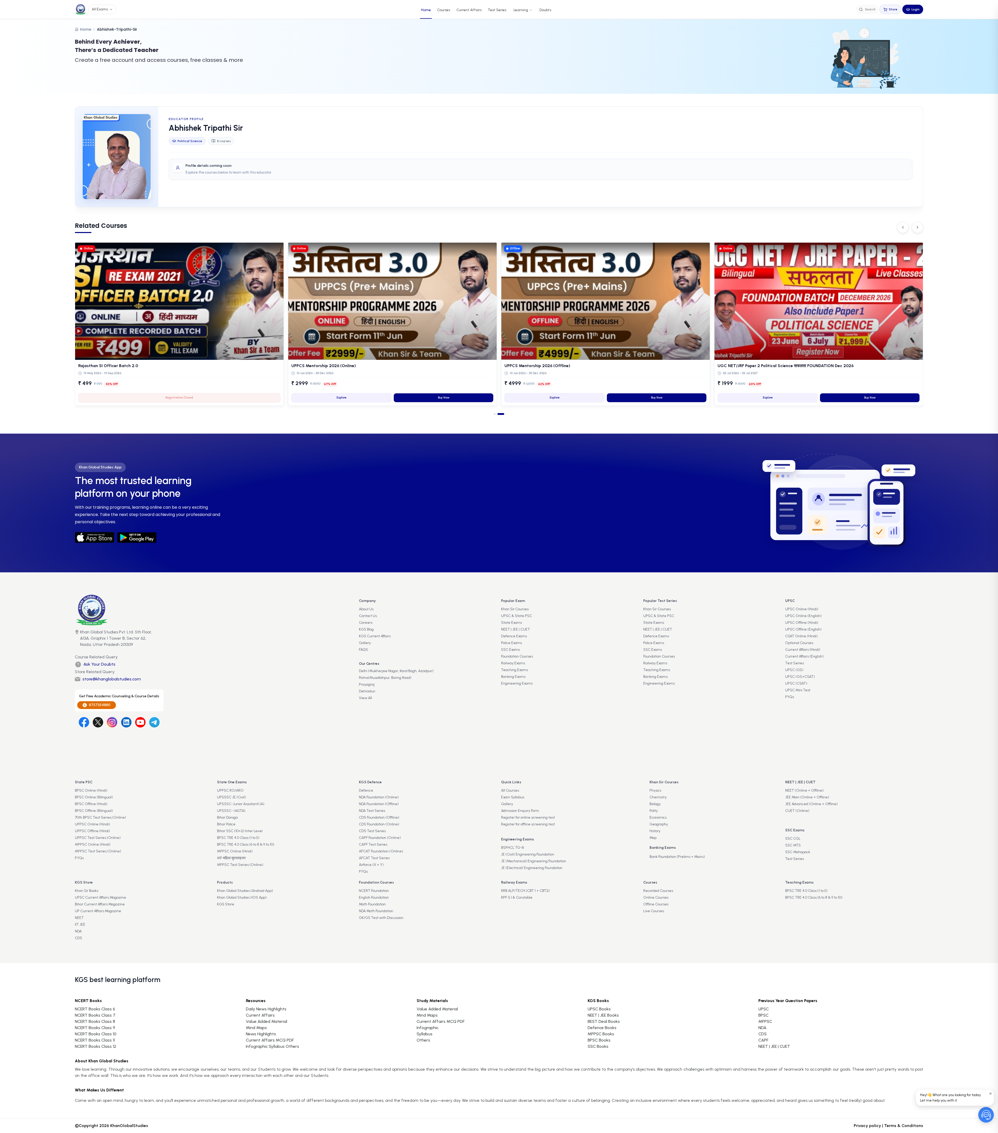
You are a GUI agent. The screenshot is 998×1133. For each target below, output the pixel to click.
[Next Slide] (917, 227)
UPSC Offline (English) (803, 629)
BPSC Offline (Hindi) (91, 804)
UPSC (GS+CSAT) (800, 676)
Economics (658, 817)
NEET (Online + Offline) (804, 790)
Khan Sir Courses (515, 609)
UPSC (763, 1008)
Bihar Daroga (227, 817)
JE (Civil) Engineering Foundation (527, 854)
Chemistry (658, 797)
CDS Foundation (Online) (379, 824)
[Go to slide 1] (497, 414)
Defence (366, 790)
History (654, 831)
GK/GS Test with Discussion (381, 918)
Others (423, 1040)
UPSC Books (599, 1008)
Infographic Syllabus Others (272, 1046)
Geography (658, 824)
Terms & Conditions (903, 1125)
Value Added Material (266, 1021)
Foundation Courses (517, 656)
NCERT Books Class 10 (95, 1033)
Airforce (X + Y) (371, 865)
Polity (653, 811)
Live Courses (653, 911)
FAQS (363, 649)
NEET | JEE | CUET (515, 629)
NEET (79, 918)
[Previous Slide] (903, 227)
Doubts (545, 10)
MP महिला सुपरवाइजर (231, 858)
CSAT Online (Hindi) (801, 636)
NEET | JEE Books (603, 1015)
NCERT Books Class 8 (95, 1021)
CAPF (763, 1040)
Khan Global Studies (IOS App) (242, 897)
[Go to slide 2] (503, 414)
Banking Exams (513, 676)
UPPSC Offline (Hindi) (92, 831)
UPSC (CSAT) (796, 683)
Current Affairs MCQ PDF (270, 1040)
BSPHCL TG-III (512, 847)
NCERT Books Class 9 (95, 1027)
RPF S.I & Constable (517, 897)
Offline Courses (655, 904)
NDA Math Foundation (376, 911)
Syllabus (424, 1033)
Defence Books (602, 1027)
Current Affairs (469, 10)
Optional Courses (799, 643)
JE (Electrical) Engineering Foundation (531, 868)
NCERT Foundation (374, 891)
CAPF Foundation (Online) (380, 838)
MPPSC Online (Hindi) (92, 844)
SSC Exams (510, 649)
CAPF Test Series (373, 844)
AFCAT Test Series (374, 858)
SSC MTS (793, 845)
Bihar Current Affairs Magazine (100, 904)
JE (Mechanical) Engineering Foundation (533, 861)
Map (652, 838)
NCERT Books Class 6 (95, 1008)
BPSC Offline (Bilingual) (94, 811)
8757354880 (99, 705)
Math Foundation (372, 904)
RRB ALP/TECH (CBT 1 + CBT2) (525, 891)
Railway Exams (513, 663)
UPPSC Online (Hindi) (92, 824)
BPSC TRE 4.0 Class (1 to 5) (238, 838)
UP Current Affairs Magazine (98, 911)
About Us (366, 609)
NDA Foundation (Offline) (379, 804)
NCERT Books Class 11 (95, 1040)
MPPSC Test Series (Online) (98, 851)
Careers (365, 622)
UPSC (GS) (794, 670)
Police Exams (511, 643)
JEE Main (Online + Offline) (807, 797)
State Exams (511, 622)
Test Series (497, 10)
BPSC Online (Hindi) (91, 790)
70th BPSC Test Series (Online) (100, 817)
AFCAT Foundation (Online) (381, 851)
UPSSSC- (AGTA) (231, 811)
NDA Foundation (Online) (379, 797)
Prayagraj (367, 684)
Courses (443, 10)
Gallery (365, 643)
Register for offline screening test (528, 824)
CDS (78, 938)
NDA (78, 931)
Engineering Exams (517, 683)
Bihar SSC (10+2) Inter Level (239, 831)
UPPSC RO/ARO (230, 790)
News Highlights (261, 1033)
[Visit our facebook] (84, 722)
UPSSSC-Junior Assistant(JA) (240, 804)
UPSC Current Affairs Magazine (100, 897)
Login (915, 9)
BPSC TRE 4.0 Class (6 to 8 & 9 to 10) (245, 844)
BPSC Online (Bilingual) (94, 797)
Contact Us (368, 616)
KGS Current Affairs (375, 636)
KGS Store (225, 904)
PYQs (789, 697)
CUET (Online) (797, 811)
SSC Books (598, 1046)
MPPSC (765, 1021)
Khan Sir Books (86, 891)
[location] (77, 639)
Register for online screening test (528, 817)
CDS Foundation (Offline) (379, 817)
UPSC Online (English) (803, 616)
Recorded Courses (658, 891)
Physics (655, 790)
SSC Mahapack (797, 852)
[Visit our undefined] (98, 722)
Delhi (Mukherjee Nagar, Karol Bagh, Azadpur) (396, 671)
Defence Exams (514, 636)
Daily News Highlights (266, 1008)
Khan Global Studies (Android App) (245, 891)
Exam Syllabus (512, 797)
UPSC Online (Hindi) (801, 609)
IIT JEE (80, 924)
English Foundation (374, 897)
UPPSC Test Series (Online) (98, 838)
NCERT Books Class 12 (95, 1046)
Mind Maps (256, 1027)
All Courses (510, 790)
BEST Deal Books (604, 1021)
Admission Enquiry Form (520, 811)
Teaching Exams (514, 670)
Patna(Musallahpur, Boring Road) (385, 677)
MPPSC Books (601, 1033)
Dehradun (367, 691)
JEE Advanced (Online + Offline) (811, 804)
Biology (655, 804)
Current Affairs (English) (804, 656)
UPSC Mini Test (797, 690)
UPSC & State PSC (516, 616)
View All (365, 698)
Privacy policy (867, 1125)
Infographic (427, 1027)
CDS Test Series (372, 831)
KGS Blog (366, 629)
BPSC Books (599, 1040)
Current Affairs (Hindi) (802, 649)
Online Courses (655, 897)
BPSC (763, 1015)
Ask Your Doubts (99, 664)
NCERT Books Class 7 (95, 1015)
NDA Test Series (372, 811)
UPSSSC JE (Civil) (231, 797)
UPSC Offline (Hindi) (801, 622)
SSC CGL (792, 838)
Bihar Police (226, 824)
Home (426, 10)
